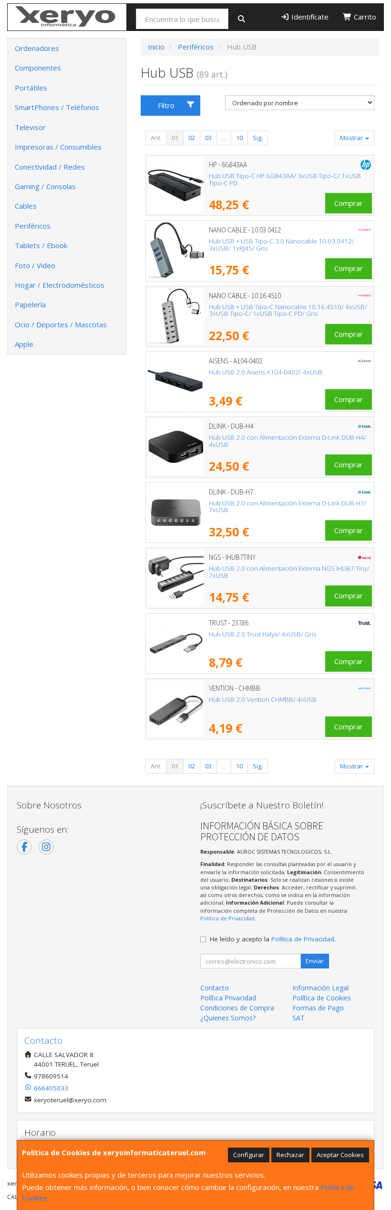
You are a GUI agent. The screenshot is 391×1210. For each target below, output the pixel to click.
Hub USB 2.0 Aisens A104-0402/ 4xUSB (265, 372)
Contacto (214, 987)
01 (175, 137)
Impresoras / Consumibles (58, 146)
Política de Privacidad (227, 918)
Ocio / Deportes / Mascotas (61, 324)
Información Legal (320, 987)
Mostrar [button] (352, 137)
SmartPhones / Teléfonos (57, 107)
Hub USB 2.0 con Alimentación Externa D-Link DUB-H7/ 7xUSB (288, 506)
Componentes (38, 67)
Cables (26, 206)
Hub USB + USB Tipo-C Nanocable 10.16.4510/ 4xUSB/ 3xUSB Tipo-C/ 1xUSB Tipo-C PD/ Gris (288, 310)
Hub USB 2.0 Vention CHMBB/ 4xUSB (263, 699)
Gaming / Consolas (45, 186)
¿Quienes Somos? (228, 1017)
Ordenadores (37, 48)
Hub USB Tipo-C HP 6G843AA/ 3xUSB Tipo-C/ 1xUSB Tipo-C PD (285, 179)
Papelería (30, 304)
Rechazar (290, 1154)
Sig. (258, 137)
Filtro (166, 105)
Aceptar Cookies (340, 1154)
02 (191, 137)
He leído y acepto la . (273, 939)
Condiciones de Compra (237, 1007)
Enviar (315, 961)
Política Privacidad (228, 997)
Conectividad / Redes (50, 166)
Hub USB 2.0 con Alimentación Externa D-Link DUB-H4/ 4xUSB (288, 441)
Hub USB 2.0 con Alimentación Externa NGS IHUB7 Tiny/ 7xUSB (289, 572)
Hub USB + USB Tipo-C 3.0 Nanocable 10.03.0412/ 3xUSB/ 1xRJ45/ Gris (281, 244)
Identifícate (309, 16)
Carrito (364, 16)
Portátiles (31, 87)
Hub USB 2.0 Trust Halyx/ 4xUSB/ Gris (262, 634)
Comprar (348, 203)
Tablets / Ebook (41, 245)
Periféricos (33, 226)
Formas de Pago (318, 1007)
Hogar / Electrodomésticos (59, 285)
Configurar (248, 1154)
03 (208, 137)
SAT (298, 1017)
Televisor (30, 127)
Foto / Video (35, 265)
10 (239, 137)
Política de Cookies (321, 997)
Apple (24, 344)
